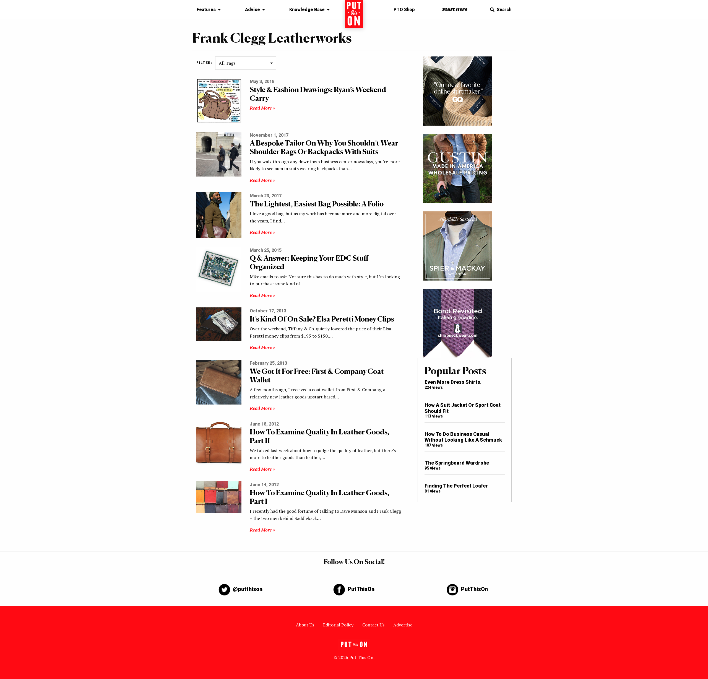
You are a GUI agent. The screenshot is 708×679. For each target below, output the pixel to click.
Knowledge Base (307, 9)
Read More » (262, 108)
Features (206, 9)
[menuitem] (207, 9)
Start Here (454, 9)
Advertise (402, 625)
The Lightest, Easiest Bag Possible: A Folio (317, 203)
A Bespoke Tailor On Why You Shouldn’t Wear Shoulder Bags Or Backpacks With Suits (324, 147)
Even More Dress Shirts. (453, 382)
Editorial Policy (338, 625)
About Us (305, 625)
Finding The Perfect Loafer (456, 486)
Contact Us (373, 625)
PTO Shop (404, 9)
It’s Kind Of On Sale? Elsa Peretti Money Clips (322, 319)
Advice (252, 9)
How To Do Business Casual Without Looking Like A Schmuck (463, 437)
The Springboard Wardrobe (457, 463)
